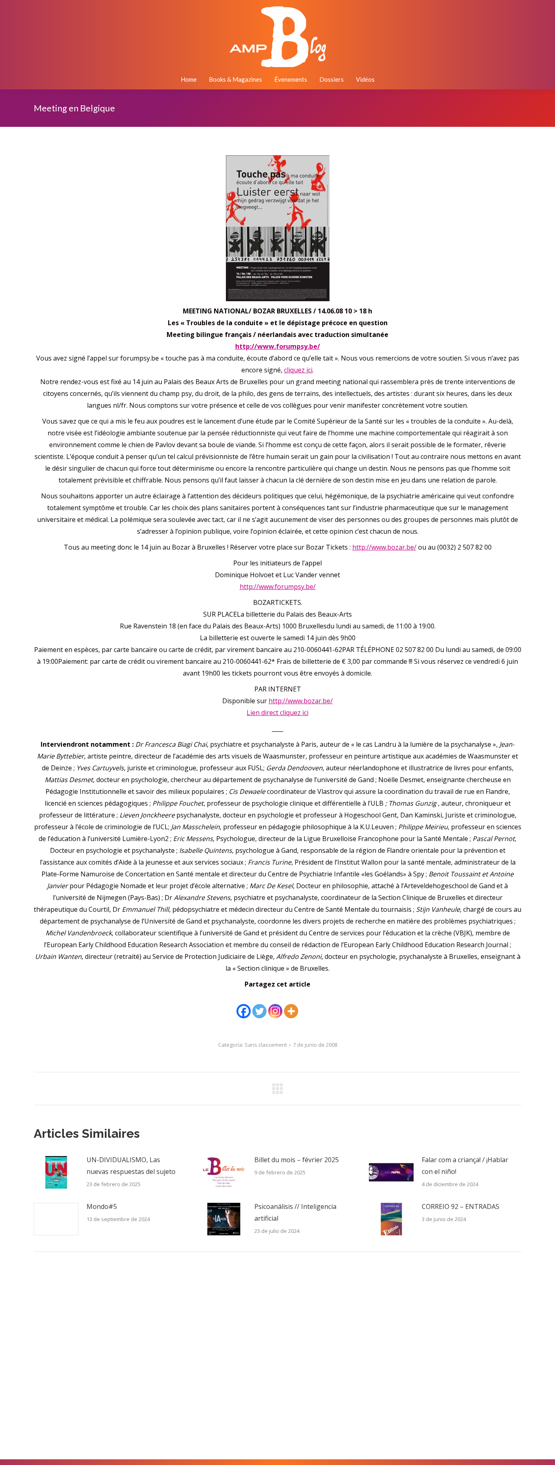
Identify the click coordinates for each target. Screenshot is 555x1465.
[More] (291, 1005)
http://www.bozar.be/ (384, 547)
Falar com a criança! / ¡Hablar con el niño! (465, 1165)
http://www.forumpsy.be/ (278, 586)
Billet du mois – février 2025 (296, 1159)
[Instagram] (275, 1005)
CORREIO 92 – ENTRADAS (460, 1206)
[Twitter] (259, 1005)
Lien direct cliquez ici (277, 712)
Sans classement (266, 1044)
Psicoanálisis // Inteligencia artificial (295, 1212)
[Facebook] (243, 1005)
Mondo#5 (102, 1206)
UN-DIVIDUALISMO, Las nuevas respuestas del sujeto (131, 1165)
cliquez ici (298, 369)
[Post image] (56, 1172)
